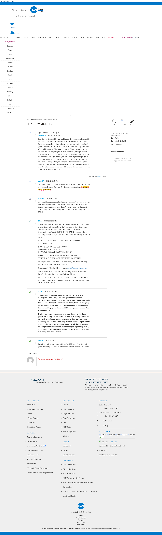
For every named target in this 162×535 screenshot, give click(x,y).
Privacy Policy (32, 441)
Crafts (82, 37)
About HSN (31, 405)
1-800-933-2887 (110, 416)
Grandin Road (81, 524)
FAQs (105, 425)
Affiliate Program (33, 418)
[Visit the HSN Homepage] (34, 13)
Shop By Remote (69, 418)
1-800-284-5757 (110, 408)
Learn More (103, 450)
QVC (81, 515)
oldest (104, 176)
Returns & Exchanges (34, 437)
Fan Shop (90, 37)
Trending (10, 92)
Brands (10, 88)
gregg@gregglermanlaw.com (77, 268)
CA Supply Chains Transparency (38, 468)
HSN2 (65, 423)
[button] (80, 34)
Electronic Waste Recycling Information (40, 473)
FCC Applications (69, 474)
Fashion (18, 37)
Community (67, 446)
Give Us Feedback (69, 469)
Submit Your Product (34, 427)
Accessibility (31, 464)
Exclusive (10, 100)
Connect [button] (23, 10)
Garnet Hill (81, 522)
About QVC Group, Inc (35, 409)
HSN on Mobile (68, 409)
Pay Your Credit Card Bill (108, 455)
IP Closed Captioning (34, 459)
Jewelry (58, 37)
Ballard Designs (81, 518)
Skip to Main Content (7, 1)
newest (99, 176)
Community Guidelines (35, 450)
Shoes (26, 37)
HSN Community (31, 119)
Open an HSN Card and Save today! (112, 446)
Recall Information (69, 465)
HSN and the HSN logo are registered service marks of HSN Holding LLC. (81, 528)
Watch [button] (14, 10)
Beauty (50, 37)
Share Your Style (69, 455)
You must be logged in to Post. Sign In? (50, 359)
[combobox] (52, 16)
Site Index (66, 436)
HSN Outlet (67, 427)
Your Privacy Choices (34, 446)
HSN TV (39, 119)
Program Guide (68, 414)
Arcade (65, 450)
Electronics (42, 37)
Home (33, 37)
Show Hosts (31, 423)
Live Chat (107, 420)
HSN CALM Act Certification (73, 478)
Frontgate (81, 520)
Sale (103, 37)
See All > (10, 113)
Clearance (111, 37)
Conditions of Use (33, 455)
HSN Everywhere (69, 432)
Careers (29, 414)
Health (74, 37)
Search (40, 9)
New (97, 37)
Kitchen (66, 37)
